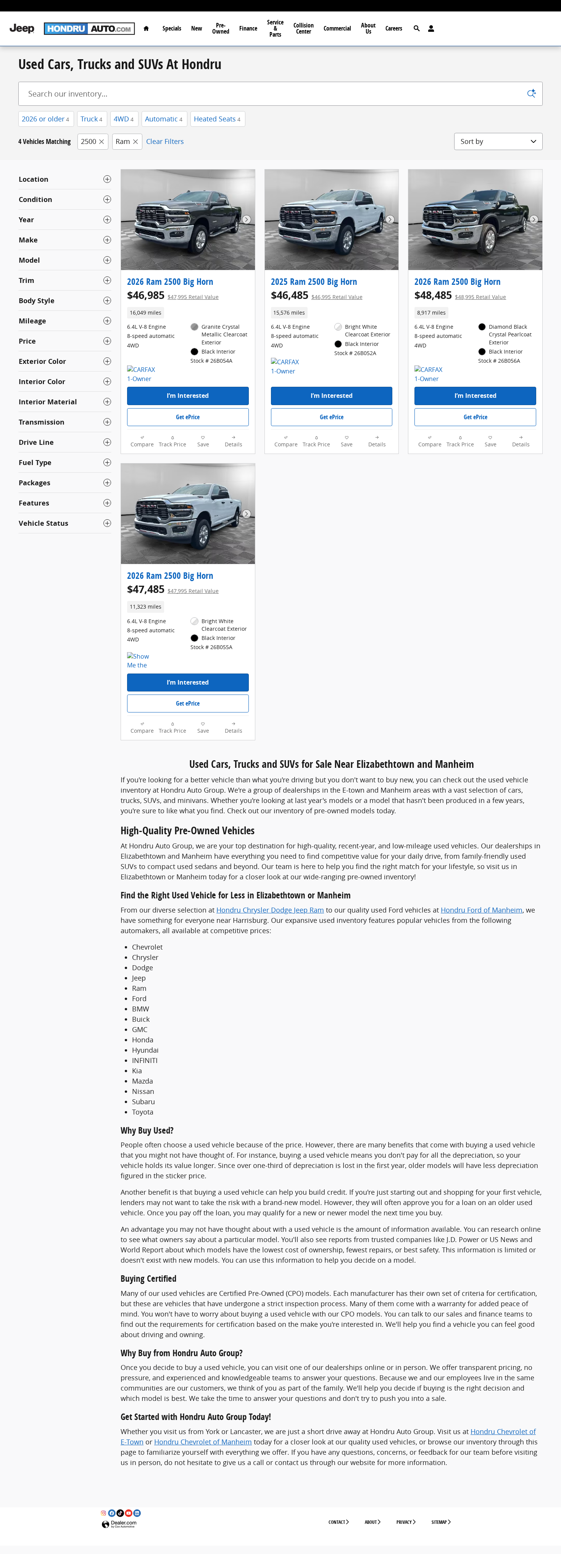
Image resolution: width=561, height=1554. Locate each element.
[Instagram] (103, 1513)
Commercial (337, 28)
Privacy (404, 1522)
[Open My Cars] (429, 28)
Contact (337, 1522)
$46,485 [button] (317, 295)
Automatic (163, 118)
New (196, 28)
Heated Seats (217, 118)
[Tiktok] (120, 1513)
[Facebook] (112, 1513)
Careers (393, 28)
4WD (124, 118)
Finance (248, 28)
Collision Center (303, 28)
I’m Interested (188, 395)
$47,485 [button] (173, 589)
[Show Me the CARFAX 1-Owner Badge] (141, 661)
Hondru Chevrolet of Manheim (203, 1441)
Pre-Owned (220, 28)
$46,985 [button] (173, 295)
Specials (172, 28)
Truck (91, 118)
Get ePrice (188, 417)
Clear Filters (165, 141)
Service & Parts (275, 28)
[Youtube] (128, 1513)
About (371, 1522)
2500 (88, 141)
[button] (188, 312)
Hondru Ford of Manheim (481, 909)
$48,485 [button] (460, 295)
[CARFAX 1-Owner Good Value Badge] (141, 374)
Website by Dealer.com (119, 1525)
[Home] (22, 28)
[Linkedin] (137, 1513)
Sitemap (439, 1522)
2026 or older (45, 118)
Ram (123, 141)
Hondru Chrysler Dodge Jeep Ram (270, 909)
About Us (368, 28)
